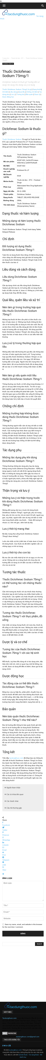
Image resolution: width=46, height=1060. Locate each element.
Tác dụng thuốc (34, 1055)
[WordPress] (10, 1046)
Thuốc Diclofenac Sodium (11, 139)
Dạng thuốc (37, 89)
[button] (42, 5)
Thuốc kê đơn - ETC (17, 58)
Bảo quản (29, 94)
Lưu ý (13, 94)
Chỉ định (5, 92)
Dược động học (8, 97)
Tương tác (20, 94)
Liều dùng (13, 92)
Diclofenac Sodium (8, 64)
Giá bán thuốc (23, 1055)
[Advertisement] (23, 32)
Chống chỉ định (32, 92)
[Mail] (5, 1046)
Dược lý (37, 94)
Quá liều (22, 92)
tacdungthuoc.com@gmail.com (27, 1037)
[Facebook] (3, 1046)
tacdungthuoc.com (16, 758)
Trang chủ (5, 58)
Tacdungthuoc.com (9, 1018)
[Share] (8, 1046)
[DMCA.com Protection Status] (9, 1034)
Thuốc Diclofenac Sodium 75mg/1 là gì (16, 89)
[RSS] (6, 1046)
